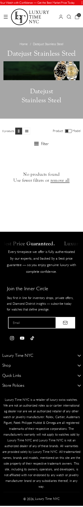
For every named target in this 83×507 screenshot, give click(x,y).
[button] (5, 16)
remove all (60, 180)
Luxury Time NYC (47, 499)
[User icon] (60, 16)
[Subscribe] (65, 322)
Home (24, 44)
